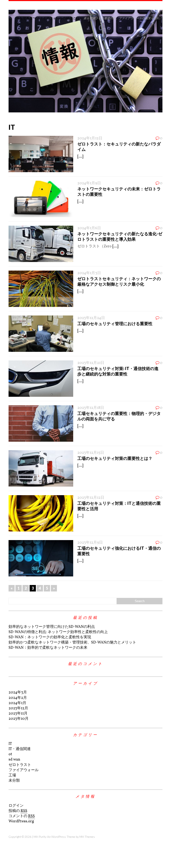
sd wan (14, 759)
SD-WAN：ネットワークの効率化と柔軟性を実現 (50, 637)
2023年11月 (18, 713)
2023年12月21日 (90, 363)
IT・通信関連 (20, 749)
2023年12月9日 (90, 542)
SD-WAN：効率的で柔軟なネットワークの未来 (48, 647)
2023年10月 (19, 718)
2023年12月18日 (90, 408)
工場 (12, 775)
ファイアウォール (24, 770)
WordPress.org (21, 821)
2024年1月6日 (89, 228)
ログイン (16, 805)
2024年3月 (18, 692)
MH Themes (87, 836)
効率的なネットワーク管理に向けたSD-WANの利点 (52, 627)
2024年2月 (18, 698)
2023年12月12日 (90, 497)
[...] (80, 156)
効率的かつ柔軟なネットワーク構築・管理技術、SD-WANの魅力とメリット (72, 642)
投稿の (18, 811)
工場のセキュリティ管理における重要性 (114, 323)
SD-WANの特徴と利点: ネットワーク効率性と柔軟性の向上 (58, 632)
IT (10, 744)
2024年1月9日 (89, 183)
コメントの (22, 816)
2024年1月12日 (89, 138)
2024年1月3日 (89, 273)
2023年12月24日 (91, 318)
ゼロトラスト (20, 765)
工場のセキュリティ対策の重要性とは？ (114, 458)
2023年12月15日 (90, 452)
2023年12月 (18, 708)
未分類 (14, 780)
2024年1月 (17, 703)
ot (10, 754)
